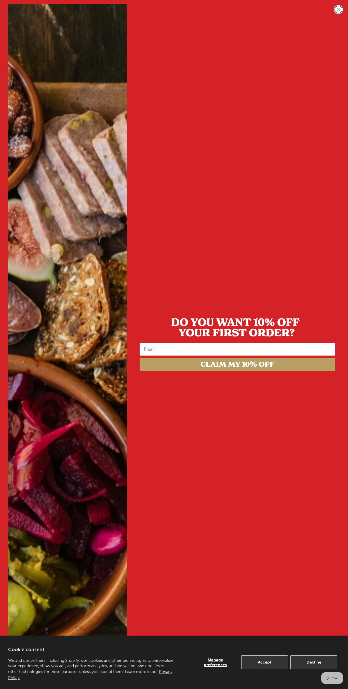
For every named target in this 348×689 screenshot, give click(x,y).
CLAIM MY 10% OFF (237, 364)
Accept (264, 662)
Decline (313, 662)
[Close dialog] (338, 9)
